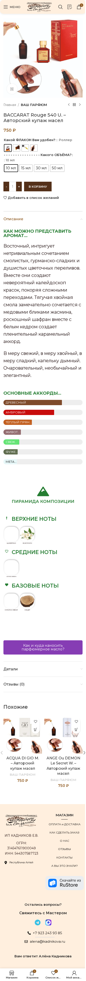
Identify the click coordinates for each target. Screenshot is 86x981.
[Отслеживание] (69, 7)
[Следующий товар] (80, 105)
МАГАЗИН (64, 815)
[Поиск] (60, 6)
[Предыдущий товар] (69, 105)
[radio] (7, 148)
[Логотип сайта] (39, 7)
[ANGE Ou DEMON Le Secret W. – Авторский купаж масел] (63, 734)
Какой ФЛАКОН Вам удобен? (29, 140)
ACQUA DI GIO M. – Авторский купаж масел (22, 763)
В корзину (38, 186)
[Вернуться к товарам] (74, 105)
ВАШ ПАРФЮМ (34, 105)
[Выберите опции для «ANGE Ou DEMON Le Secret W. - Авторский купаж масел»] (76, 730)
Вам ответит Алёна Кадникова (43, 956)
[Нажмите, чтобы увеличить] (12, 89)
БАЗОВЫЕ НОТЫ (35, 585)
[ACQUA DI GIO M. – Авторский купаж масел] (22, 734)
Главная (9, 105)
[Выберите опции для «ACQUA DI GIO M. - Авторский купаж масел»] (36, 730)
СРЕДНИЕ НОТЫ (34, 552)
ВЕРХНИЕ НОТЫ (34, 519)
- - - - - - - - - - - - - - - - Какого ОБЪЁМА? (38, 155)
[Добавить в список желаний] (36, 722)
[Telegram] (37, 922)
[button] (43, 519)
